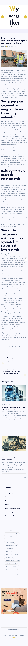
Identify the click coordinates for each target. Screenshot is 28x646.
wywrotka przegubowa (11, 578)
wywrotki (8, 580)
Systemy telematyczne (11, 569)
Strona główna (9, 493)
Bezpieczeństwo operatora (12, 533)
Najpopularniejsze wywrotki (12, 508)
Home (2, 31)
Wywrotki (3, 46)
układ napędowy (10, 575)
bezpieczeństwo (9, 530)
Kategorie (7, 504)
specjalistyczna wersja (11, 563)
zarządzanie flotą (18, 580)
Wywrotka (19, 575)
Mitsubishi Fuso (10, 557)
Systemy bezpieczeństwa (12, 566)
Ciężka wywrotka (10, 539)
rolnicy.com (14, 631)
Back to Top (15, 643)
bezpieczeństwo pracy (11, 536)
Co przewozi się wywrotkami (12, 497)
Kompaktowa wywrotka (11, 545)
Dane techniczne (10, 542)
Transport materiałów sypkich (13, 572)
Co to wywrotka (9, 500)
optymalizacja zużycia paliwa (13, 560)
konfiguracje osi (10, 548)
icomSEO (14, 637)
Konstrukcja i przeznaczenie (12, 554)
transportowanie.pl (22, 631)
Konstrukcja (9, 551)
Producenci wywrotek (10, 512)
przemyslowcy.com (5, 631)
